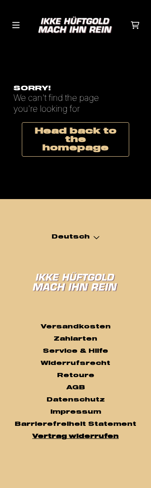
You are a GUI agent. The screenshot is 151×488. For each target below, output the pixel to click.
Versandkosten (76, 327)
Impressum (75, 412)
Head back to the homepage (76, 139)
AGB (75, 388)
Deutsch (71, 237)
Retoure (75, 375)
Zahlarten (75, 339)
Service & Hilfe (75, 351)
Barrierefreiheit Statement (75, 424)
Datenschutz (76, 400)
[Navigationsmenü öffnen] (16, 25)
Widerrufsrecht (75, 363)
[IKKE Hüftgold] (75, 25)
